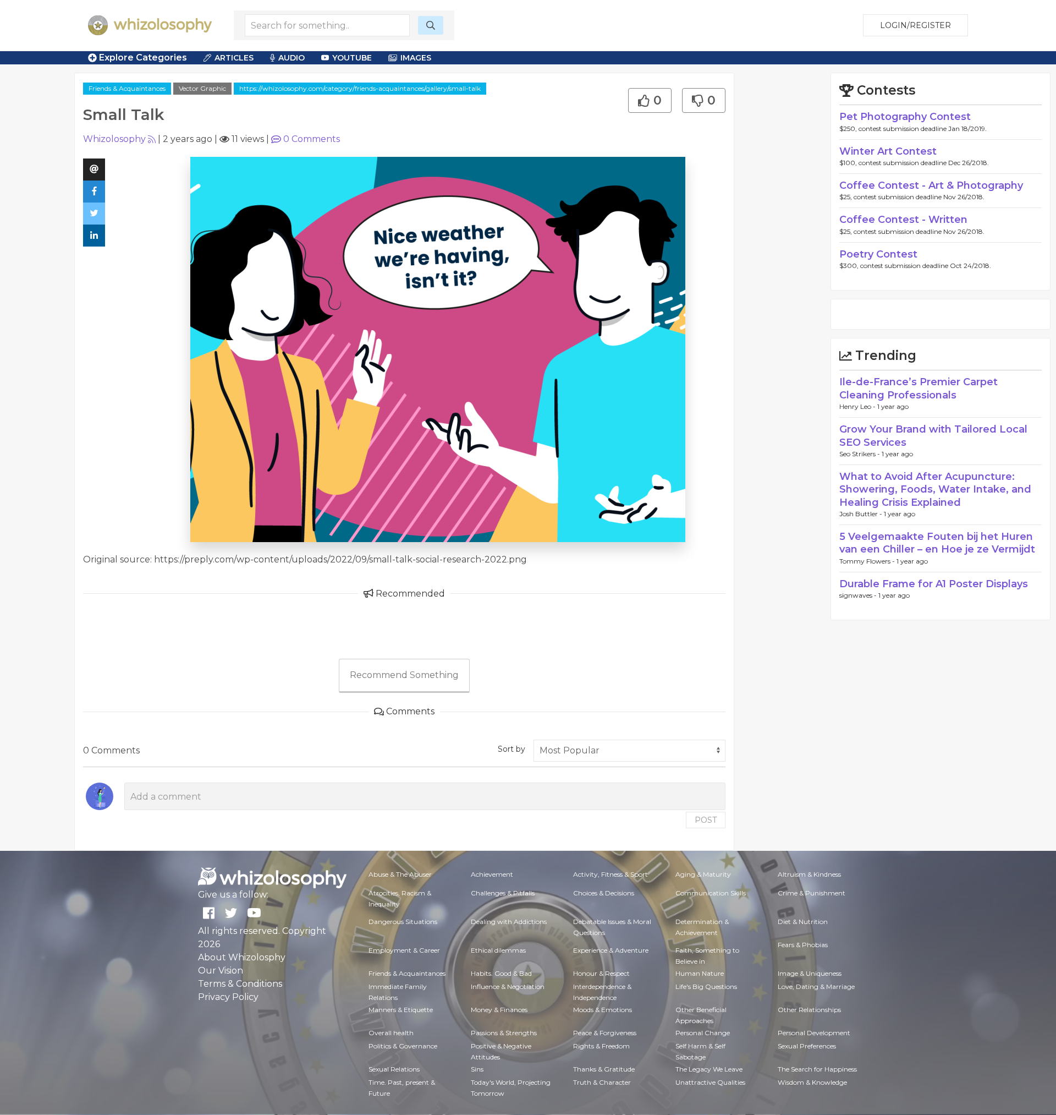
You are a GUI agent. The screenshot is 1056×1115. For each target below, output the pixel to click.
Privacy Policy (228, 997)
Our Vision (220, 970)
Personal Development (814, 1033)
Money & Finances (499, 1009)
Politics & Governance (403, 1046)
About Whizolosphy (241, 957)
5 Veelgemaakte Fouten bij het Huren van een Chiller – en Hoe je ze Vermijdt (937, 543)
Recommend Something (404, 675)
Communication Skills (710, 893)
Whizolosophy (114, 139)
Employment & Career (404, 950)
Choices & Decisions (603, 893)
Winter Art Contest (888, 151)
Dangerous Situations (403, 921)
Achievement (492, 874)
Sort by (511, 749)
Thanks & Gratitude (604, 1069)
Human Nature (699, 973)
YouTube (352, 58)
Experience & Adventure (610, 950)
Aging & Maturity (703, 874)
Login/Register (915, 25)
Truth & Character (602, 1082)
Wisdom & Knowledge (812, 1082)
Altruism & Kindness (809, 874)
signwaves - (858, 595)
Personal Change (702, 1033)
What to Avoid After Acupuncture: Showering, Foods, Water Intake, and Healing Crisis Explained (935, 490)
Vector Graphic (202, 88)
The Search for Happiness (817, 1069)
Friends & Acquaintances (127, 88)
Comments (311, 139)
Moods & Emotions (602, 1009)
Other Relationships (809, 1009)
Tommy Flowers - (868, 561)
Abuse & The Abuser (400, 874)
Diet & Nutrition (803, 921)
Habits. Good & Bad (501, 973)
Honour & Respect (601, 973)
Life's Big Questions (706, 986)
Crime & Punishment (811, 893)
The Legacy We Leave (709, 1069)
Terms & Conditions (240, 984)
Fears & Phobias (803, 945)
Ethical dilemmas (498, 950)
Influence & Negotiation (507, 986)
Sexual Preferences (807, 1046)
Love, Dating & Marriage (816, 986)
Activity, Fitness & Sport (610, 874)
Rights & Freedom (601, 1046)
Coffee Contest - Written (903, 220)
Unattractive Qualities (710, 1082)
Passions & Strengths (504, 1033)
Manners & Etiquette (401, 1009)
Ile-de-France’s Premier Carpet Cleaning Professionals (918, 388)
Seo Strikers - (860, 454)
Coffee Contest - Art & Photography (931, 185)
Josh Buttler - (861, 514)
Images (415, 58)
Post (706, 820)
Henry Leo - (858, 406)
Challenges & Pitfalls (503, 893)
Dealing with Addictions (509, 921)
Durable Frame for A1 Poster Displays (933, 584)
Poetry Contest (878, 254)
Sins (477, 1069)
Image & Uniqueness (810, 973)
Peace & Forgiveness (604, 1033)
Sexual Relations (394, 1069)
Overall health (391, 1033)
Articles (234, 58)
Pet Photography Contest (905, 117)
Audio (291, 58)
